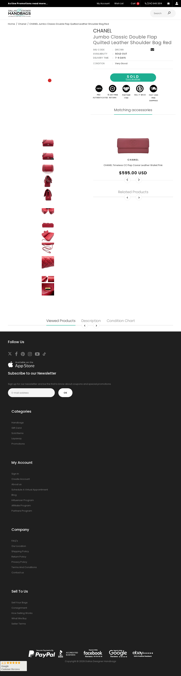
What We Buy (19, 618)
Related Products (133, 191)
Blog (14, 495)
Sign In (15, 473)
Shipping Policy (20, 551)
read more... (40, 3)
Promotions (18, 443)
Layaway (16, 438)
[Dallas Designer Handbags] (19, 16)
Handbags (17, 422)
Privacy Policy (19, 562)
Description (91, 320)
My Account (103, 3)
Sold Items (17, 433)
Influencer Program (22, 500)
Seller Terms (18, 623)
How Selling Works (22, 613)
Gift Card (16, 428)
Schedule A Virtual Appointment (29, 489)
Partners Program (21, 510)
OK (65, 392)
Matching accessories (133, 109)
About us (16, 484)
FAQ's (14, 540)
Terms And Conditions (24, 567)
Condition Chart (121, 320)
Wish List (119, 3)
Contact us (17, 572)
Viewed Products (60, 320)
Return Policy (18, 556)
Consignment (19, 607)
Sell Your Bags (19, 602)
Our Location (18, 546)
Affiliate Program (21, 505)
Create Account (20, 479)
